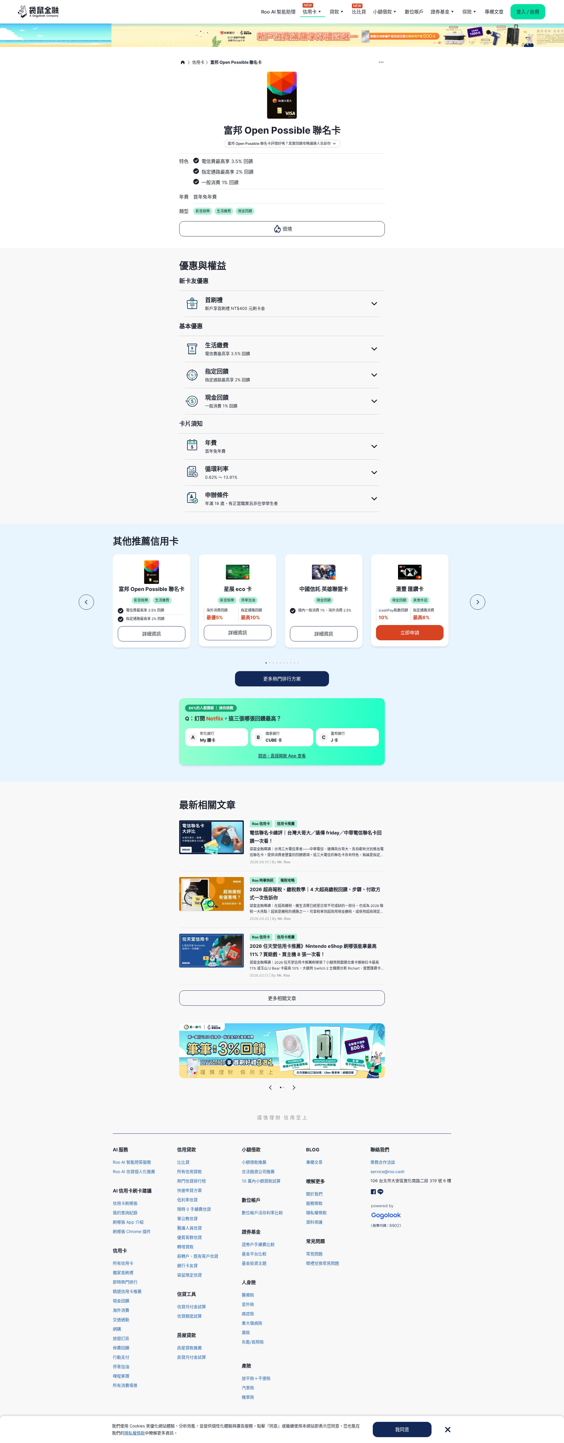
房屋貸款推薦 (189, 1347)
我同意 (402, 1429)
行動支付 (121, 1357)
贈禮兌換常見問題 (322, 1263)
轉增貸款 (185, 1246)
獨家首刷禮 (123, 1272)
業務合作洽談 (382, 1162)
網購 (117, 1328)
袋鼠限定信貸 (189, 1274)
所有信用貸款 (189, 1171)
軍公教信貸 (187, 1218)
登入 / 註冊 (527, 12)
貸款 (334, 12)
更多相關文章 (282, 998)
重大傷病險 (252, 1323)
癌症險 (248, 1313)
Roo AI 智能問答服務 (132, 1162)
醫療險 (248, 1294)
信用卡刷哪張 (125, 1203)
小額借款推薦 (254, 1162)
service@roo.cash (387, 1171)
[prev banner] (270, 1087)
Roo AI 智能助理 (278, 12)
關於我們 (314, 1193)
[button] (86, 602)
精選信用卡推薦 (127, 1291)
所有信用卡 (123, 1263)
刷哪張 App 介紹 (128, 1221)
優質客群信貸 (189, 1237)
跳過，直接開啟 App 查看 (282, 755)
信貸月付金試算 (191, 1306)
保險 (467, 12)
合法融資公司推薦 (258, 1171)
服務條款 (314, 1203)
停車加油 (121, 1366)
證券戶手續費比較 (258, 1244)
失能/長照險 (253, 1341)
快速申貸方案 (189, 1190)
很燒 (287, 229)
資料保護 (314, 1221)
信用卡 (310, 11)
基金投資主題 (254, 1263)
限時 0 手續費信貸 (194, 1209)
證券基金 (440, 12)
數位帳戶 (414, 12)
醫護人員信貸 (189, 1227)
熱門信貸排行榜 (191, 1180)
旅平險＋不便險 (256, 1378)
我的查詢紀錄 (125, 1212)
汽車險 (248, 1387)
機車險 (248, 1397)
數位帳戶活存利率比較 (262, 1212)
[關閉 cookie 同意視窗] (447, 1429)
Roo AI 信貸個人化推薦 (134, 1171)
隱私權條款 (316, 1212)
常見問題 (314, 1253)
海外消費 (121, 1310)
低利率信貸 (187, 1199)
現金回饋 (121, 1300)
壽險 (246, 1332)
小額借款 (382, 12)
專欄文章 (494, 12)
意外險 (248, 1304)
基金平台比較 (254, 1253)
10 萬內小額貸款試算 (261, 1180)
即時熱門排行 (125, 1281)
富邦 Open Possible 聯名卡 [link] (236, 62)
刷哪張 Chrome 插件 (132, 1231)
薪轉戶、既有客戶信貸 (197, 1256)
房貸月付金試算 (191, 1357)
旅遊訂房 (121, 1338)
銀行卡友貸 (187, 1265)
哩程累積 (121, 1375)
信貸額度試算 (189, 1315)
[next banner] (294, 1087)
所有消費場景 (125, 1385)
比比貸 (359, 11)
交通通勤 (121, 1319)
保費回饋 (121, 1347)
